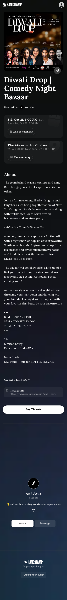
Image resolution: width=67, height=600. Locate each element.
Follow (22, 523)
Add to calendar (23, 131)
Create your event (34, 574)
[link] (34, 489)
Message (45, 523)
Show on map (22, 157)
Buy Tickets (33, 409)
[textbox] (33, 281)
